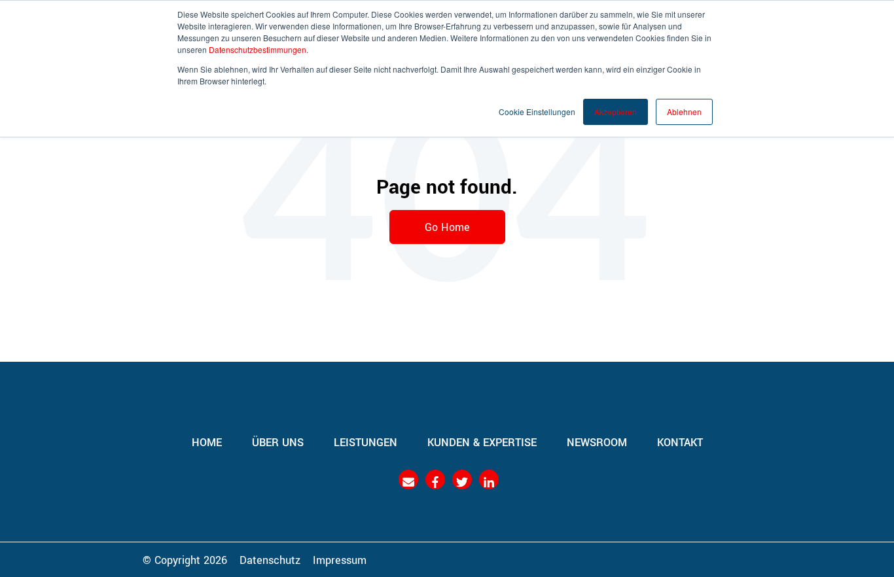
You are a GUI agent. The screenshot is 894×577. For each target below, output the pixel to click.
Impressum (340, 559)
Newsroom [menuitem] (597, 441)
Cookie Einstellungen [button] (537, 111)
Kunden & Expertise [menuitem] (482, 441)
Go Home (447, 226)
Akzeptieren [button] (615, 111)
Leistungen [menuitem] (365, 441)
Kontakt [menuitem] (680, 441)
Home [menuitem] (207, 441)
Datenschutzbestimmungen (257, 49)
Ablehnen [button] (684, 111)
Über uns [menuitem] (278, 441)
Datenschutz (270, 559)
